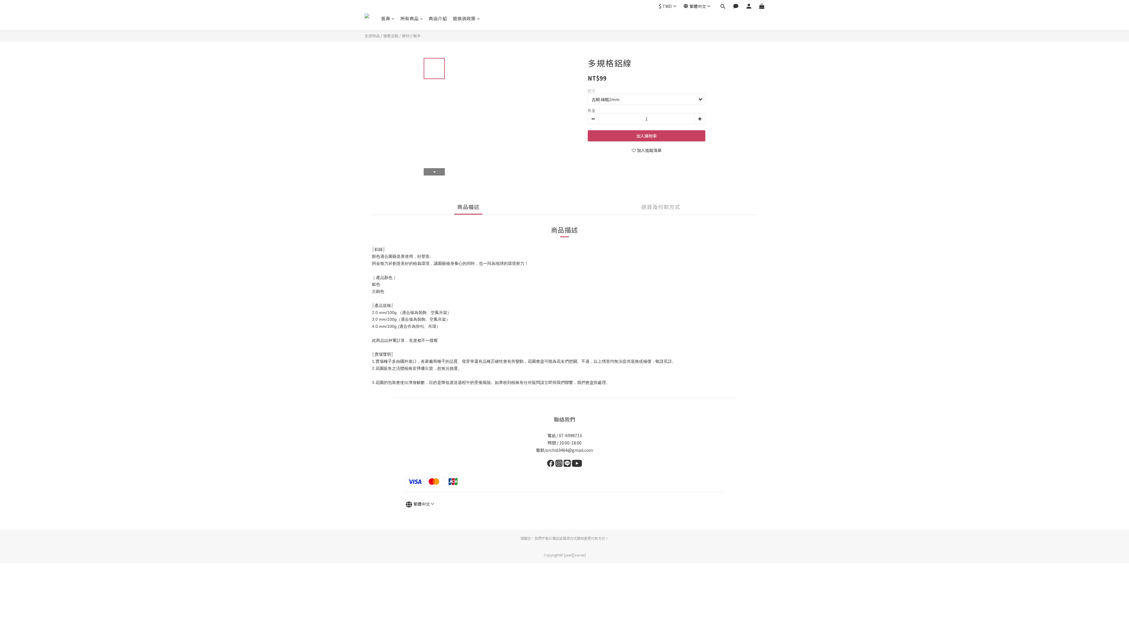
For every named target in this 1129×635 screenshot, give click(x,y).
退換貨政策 (464, 18)
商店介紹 (438, 18)
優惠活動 (390, 36)
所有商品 (409, 18)
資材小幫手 (411, 36)
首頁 (385, 18)
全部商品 (372, 36)
